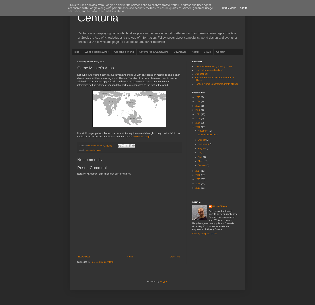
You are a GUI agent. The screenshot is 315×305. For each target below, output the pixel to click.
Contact (220, 51)
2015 (198, 179)
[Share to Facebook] (130, 146)
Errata (207, 51)
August (201, 148)
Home (130, 256)
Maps (99, 150)
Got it (244, 8)
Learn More (229, 8)
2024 (198, 101)
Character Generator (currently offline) (213, 66)
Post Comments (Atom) (102, 262)
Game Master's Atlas (208, 134)
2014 (198, 183)
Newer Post (84, 256)
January (202, 165)
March (201, 161)
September (203, 144)
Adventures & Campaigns (153, 51)
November (203, 131)
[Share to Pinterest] (133, 146)
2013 (198, 188)
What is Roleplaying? (97, 51)
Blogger (163, 281)
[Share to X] (126, 146)
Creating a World (124, 51)
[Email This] (119, 146)
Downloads (180, 51)
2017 (198, 171)
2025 (198, 97)
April (200, 157)
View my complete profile (204, 233)
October (202, 140)
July (200, 152)
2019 (198, 123)
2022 (198, 110)
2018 (198, 127)
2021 (198, 114)
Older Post (175, 256)
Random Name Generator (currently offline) (216, 84)
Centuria (97, 17)
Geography (91, 150)
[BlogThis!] (123, 146)
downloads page (141, 136)
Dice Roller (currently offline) (209, 70)
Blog (76, 51)
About (195, 51)
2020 (198, 118)
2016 (198, 175)
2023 (198, 106)
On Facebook (201, 74)
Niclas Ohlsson (220, 206)
